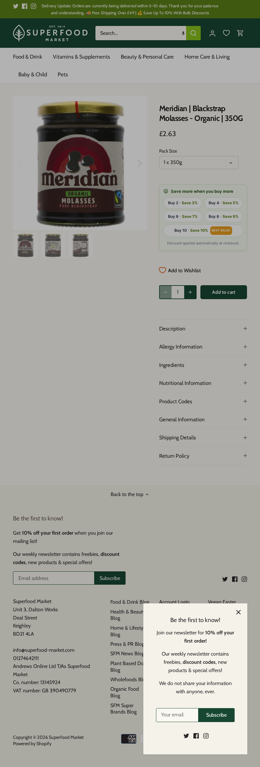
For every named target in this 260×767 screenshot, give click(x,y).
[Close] (238, 612)
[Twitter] (186, 735)
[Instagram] (206, 735)
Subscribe (216, 715)
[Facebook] (196, 735)
